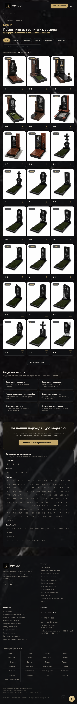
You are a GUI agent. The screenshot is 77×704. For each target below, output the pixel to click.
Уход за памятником (10, 630)
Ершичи (12, 675)
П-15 (20, 509)
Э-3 (18, 464)
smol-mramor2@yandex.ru (50, 622)
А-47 (49, 488)
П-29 (32, 513)
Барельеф (29, 502)
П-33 (56, 513)
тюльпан (10, 520)
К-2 (13, 472)
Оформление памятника (12, 624)
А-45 (38, 488)
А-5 (18, 480)
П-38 (20, 516)
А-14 (39, 480)
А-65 (38, 491)
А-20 (8, 484)
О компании (7, 611)
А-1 (8, 480)
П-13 (8, 509)
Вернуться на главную (14, 20)
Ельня (12, 662)
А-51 (61, 488)
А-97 (26, 498)
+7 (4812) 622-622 (47, 618)
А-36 (60, 484)
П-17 (31, 509)
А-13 (33, 480)
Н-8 (43, 540)
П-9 (48, 506)
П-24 (66, 509)
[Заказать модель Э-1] (46, 277)
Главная (5, 14)
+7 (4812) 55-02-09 (48, 612)
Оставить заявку (59, 6)
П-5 (28, 506)
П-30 (38, 513)
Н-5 (28, 540)
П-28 (26, 513)
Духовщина (47, 666)
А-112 (9, 502)
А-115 (21, 502)
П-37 (14, 516)
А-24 (20, 484)
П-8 (43, 506)
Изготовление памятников (50, 571)
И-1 (36, 502)
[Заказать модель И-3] (22, 352)
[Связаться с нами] (72, 699)
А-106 (52, 498)
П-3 (18, 506)
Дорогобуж (47, 658)
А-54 (67, 488)
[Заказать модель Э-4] (70, 202)
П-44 (44, 516)
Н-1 (8, 540)
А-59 (48, 528)
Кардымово (12, 666)
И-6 (57, 502)
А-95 (14, 498)
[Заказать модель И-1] (46, 202)
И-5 (52, 502)
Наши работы (45, 595)
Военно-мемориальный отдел (14, 614)
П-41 (38, 516)
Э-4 (23, 464)
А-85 (31, 495)
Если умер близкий (10, 627)
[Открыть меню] (70, 5)
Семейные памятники (49, 586)
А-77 (8, 495)
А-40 (20, 488)
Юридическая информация (39, 698)
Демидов (65, 658)
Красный (29, 666)
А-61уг (61, 528)
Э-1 (8, 464)
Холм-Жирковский (12, 680)
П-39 (26, 516)
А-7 (23, 480)
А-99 (32, 498)
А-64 (32, 491)
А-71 (55, 491)
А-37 (66, 484)
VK (5, 584)
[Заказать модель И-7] (70, 239)
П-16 (26, 509)
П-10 (54, 506)
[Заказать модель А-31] (70, 352)
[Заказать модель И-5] (22, 277)
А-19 (68, 480)
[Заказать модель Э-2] (70, 277)
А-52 (31, 528)
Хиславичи (65, 671)
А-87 (43, 495)
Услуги (43, 602)
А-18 (62, 480)
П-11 (59, 506)
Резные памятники (47, 589)
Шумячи (30, 675)
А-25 (25, 484)
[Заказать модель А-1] (46, 315)
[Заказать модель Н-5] (46, 126)
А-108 (65, 498)
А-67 (49, 491)
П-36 (8, 516)
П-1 (8, 506)
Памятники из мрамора (49, 580)
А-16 (51, 480)
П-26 (14, 513)
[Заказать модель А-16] (70, 315)
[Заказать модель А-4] (22, 315)
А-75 (67, 528)
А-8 (8, 528)
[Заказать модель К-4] (22, 202)
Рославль (47, 653)
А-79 (20, 495)
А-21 (14, 484)
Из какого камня (9, 633)
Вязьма (29, 653)
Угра (47, 675)
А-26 (13, 528)
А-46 (44, 488)
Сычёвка (12, 671)
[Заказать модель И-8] (46, 239)
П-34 (62, 513)
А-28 (19, 528)
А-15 (45, 480)
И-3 (47, 502)
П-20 (43, 509)
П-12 (65, 506)
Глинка (65, 666)
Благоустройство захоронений (52, 599)
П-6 (33, 506)
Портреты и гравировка (49, 592)
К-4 (22, 472)
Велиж (29, 662)
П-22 (55, 509)
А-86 (37, 495)
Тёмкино (65, 675)
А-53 (37, 528)
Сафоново (12, 658)
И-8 (67, 502)
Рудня (47, 662)
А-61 (54, 528)
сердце (9, 532)
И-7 (62, 502)
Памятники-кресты (48, 583)
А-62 (20, 491)
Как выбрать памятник (11, 620)
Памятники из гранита (49, 577)
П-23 (60, 509)
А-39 (14, 488)
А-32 (49, 484)
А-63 (26, 491)
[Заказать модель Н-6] (70, 126)
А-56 (14, 491)
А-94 (8, 498)
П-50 (50, 516)
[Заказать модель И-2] (22, 239)
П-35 (68, 513)
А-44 (32, 488)
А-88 (49, 495)
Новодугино (29, 671)
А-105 (45, 498)
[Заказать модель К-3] (46, 352)
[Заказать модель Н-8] (46, 164)
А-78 (14, 495)
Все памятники (46, 568)
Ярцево (65, 653)
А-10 (28, 480)
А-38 (8, 488)
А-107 (58, 498)
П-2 (13, 506)
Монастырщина (47, 671)
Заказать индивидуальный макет (37, 443)
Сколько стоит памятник (50, 574)
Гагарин (29, 658)
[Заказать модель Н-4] (22, 126)
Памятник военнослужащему (14, 617)
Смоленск (12, 653)
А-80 (26, 495)
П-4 (23, 506)
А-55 (8, 491)
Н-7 (38, 540)
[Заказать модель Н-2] (46, 89)
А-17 (56, 480)
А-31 (43, 484)
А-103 (38, 498)
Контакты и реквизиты (11, 636)
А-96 (20, 498)
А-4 (13, 480)
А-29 (31, 484)
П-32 (50, 513)
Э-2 (13, 464)
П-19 (37, 509)
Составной (58, 516)
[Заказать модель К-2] (70, 164)
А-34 (55, 484)
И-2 (42, 502)
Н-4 (23, 540)
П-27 (20, 513)
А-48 (55, 488)
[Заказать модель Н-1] (22, 89)
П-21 (49, 509)
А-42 (26, 488)
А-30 (37, 484)
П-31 (44, 513)
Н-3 (18, 540)
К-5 (27, 472)
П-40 (32, 516)
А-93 (67, 495)
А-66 (44, 491)
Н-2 (13, 540)
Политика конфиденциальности (15, 639)
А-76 (67, 491)
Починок (65, 662)
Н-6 (33, 540)
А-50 (25, 528)
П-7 (38, 506)
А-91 (61, 495)
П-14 (14, 509)
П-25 (8, 513)
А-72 (61, 491)
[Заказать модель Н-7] (22, 164)
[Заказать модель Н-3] (70, 89)
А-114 (15, 502)
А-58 (43, 528)
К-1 (8, 472)
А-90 (55, 495)
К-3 (17, 472)
